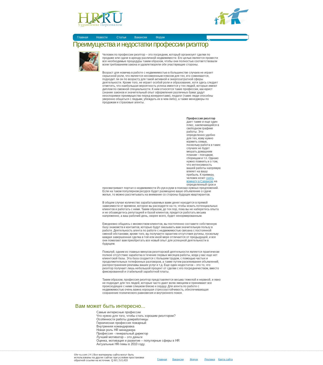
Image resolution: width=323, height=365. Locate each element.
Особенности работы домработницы (122, 319)
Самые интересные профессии (118, 312)
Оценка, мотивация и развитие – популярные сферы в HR (137, 340)
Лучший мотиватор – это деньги (119, 337)
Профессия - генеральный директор (122, 333)
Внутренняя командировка (115, 326)
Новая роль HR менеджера (115, 330)
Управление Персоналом (91, 3)
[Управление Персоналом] (98, 26)
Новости (102, 37)
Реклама (210, 359)
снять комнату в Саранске (200, 179)
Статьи (121, 37)
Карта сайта (225, 359)
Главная (82, 37)
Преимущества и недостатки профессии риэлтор (140, 44)
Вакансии (140, 37)
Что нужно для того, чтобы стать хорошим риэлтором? (135, 315)
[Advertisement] (142, 147)
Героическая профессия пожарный (121, 323)
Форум (160, 37)
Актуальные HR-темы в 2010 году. (120, 344)
